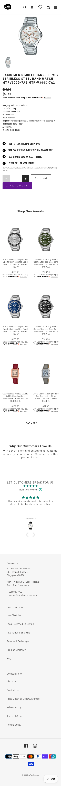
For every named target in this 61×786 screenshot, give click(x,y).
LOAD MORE (31, 423)
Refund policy (14, 724)
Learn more (47, 98)
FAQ (9, 658)
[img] (30, 486)
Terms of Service (15, 716)
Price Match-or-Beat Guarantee (23, 698)
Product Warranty (16, 650)
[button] (28, 534)
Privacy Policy (14, 707)
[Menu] (55, 7)
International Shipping (18, 632)
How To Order (14, 615)
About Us (11, 681)
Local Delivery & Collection (20, 624)
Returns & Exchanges (18, 641)
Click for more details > (12, 130)
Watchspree (34, 775)
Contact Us (12, 690)
